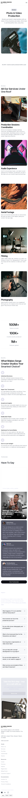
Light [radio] (7, 795)
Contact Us (4, 779)
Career (2, 761)
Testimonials (4, 753)
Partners (3, 764)
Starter (3, 756)
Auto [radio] (3, 795)
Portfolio (3, 751)
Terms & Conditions (6, 784)
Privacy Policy (4, 781)
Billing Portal (4, 771)
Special (3, 766)
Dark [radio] (11, 795)
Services (3, 749)
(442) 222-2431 (5, 740)
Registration (4, 768)
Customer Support (6, 773)
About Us (3, 746)
